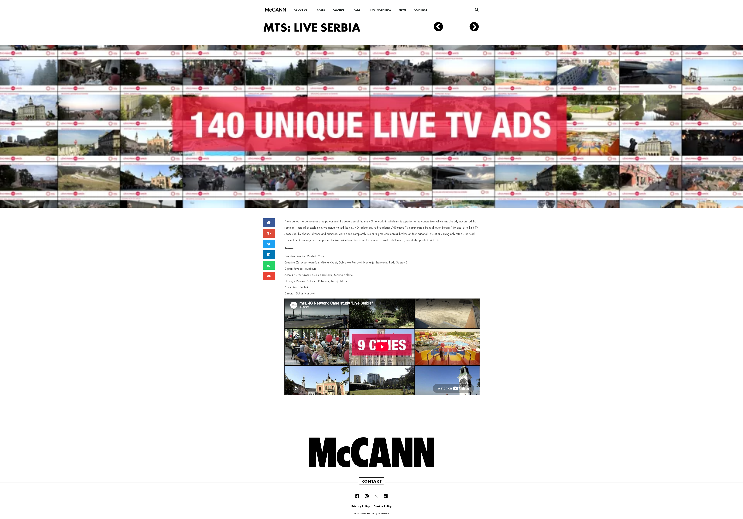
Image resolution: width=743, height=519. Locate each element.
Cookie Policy (383, 506)
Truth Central (380, 9)
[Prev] (445, 27)
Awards (338, 9)
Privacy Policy (360, 506)
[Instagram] (367, 496)
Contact (420, 9)
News (403, 9)
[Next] (473, 27)
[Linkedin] (386, 496)
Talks (356, 9)
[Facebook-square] (357, 496)
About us (300, 9)
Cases (321, 9)
